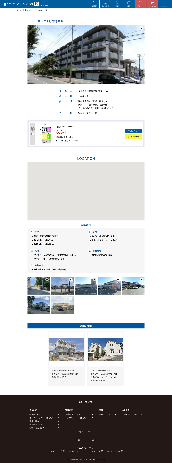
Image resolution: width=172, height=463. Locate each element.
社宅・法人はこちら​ (37, 428)
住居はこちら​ (35, 414)
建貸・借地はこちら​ (37, 421)
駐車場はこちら (36, 424)
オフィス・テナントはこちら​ (41, 418)
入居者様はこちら (129, 414)
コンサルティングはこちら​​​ (76, 418)
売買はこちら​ (104, 414)
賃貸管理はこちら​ (72, 414)
